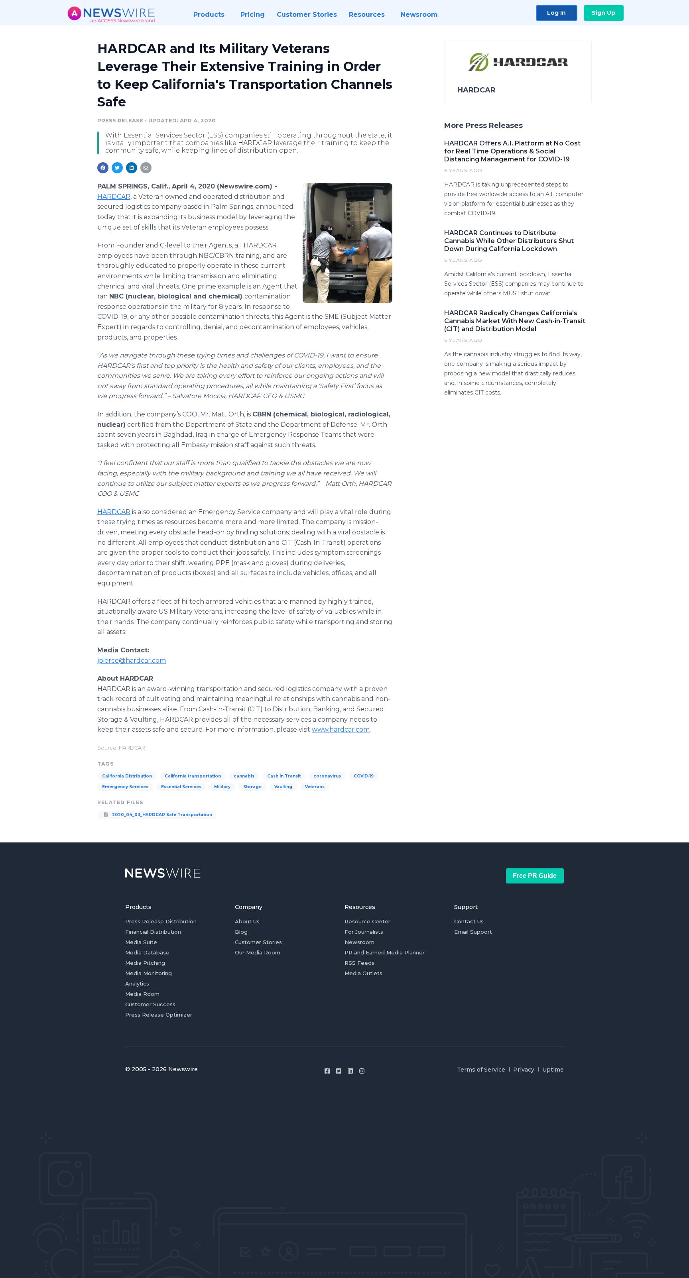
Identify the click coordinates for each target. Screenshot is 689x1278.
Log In (556, 12)
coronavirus (327, 776)
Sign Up (603, 12)
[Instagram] (361, 1071)
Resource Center (367, 921)
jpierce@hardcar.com (131, 660)
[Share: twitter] (117, 167)
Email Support (473, 932)
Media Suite (141, 942)
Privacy (523, 1069)
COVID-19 (364, 776)
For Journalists (363, 932)
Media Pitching (145, 963)
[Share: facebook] (102, 167)
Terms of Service (481, 1069)
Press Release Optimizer (158, 1014)
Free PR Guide (535, 875)
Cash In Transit (284, 776)
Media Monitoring (148, 973)
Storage (252, 786)
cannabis (244, 776)
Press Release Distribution (161, 921)
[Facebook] (327, 1071)
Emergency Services (125, 786)
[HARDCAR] (347, 242)
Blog (241, 932)
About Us (247, 921)
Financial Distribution (153, 932)
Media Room (142, 994)
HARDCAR (113, 196)
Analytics (137, 983)
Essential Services (181, 786)
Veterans (315, 786)
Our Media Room (257, 952)
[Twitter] (338, 1071)
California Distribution (127, 776)
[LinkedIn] (350, 1071)
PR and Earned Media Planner (384, 952)
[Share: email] (146, 167)
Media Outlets (363, 973)
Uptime (553, 1069)
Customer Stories (258, 942)
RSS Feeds (359, 963)
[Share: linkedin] (132, 167)
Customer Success (150, 1004)
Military (222, 786)
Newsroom (359, 942)
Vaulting (283, 786)
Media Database (147, 952)
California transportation (193, 776)
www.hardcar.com (341, 729)
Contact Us (469, 921)
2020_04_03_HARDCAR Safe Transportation (161, 814)
